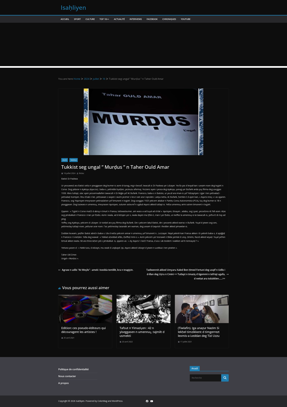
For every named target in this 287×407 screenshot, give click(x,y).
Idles (64, 160)
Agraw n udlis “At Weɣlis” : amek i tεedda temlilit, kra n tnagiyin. (97, 269)
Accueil (65, 19)
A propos (63, 383)
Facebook (152, 19)
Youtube (185, 19)
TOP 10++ (104, 19)
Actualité (119, 19)
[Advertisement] (143, 45)
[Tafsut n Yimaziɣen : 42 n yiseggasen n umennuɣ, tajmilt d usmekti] (143, 297)
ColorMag (102, 401)
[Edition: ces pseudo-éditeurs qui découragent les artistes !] (85, 297)
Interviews (136, 19)
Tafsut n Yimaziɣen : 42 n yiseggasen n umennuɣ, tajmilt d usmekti (142, 332)
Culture (90, 19)
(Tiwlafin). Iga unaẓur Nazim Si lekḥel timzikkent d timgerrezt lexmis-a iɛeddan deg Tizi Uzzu (199, 332)
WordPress (117, 401)
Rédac (81, 173)
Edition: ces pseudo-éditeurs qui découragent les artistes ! (83, 330)
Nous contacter (67, 376)
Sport (77, 19)
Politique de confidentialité (73, 369)
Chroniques (169, 19)
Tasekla (74, 160)
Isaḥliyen (73, 7)
